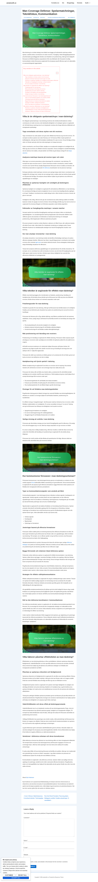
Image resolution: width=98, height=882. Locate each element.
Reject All (22, 875)
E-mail (25, 847)
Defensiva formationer (59, 17)
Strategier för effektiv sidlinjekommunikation (35, 102)
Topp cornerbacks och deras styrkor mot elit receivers (37, 77)
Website (26, 854)
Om (63, 3)
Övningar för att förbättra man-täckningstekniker (35, 92)
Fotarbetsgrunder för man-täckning (32, 87)
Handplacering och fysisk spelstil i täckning (34, 90)
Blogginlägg (70, 3)
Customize (9, 875)
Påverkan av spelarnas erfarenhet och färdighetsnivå (36, 107)
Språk (87, 3)
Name (25, 840)
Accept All (16, 878)
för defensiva (46, 167)
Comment (27, 817)
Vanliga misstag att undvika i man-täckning (34, 94)
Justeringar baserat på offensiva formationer (35, 99)
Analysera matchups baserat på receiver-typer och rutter (37, 78)
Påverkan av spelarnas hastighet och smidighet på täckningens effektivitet (41, 80)
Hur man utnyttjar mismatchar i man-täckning (35, 83)
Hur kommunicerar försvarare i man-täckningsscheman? (37, 95)
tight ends (38, 242)
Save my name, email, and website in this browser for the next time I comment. (46, 861)
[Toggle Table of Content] (56, 73)
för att (33, 482)
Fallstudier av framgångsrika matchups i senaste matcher (38, 82)
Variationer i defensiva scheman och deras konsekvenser (37, 111)
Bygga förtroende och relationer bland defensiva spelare (37, 101)
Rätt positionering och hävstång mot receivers (35, 89)
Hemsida (79, 3)
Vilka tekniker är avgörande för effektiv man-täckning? (36, 85)
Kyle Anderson (30, 777)
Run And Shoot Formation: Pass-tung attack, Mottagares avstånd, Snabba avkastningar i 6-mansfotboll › (56, 798)
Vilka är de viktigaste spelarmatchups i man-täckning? (36, 75)
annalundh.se (11, 3)
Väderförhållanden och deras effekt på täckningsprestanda (38, 109)
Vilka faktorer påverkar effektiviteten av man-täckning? (36, 106)
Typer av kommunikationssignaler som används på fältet (37, 97)
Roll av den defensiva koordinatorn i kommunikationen (37, 104)
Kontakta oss (55, 3)
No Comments (71, 17)
